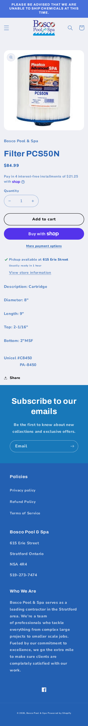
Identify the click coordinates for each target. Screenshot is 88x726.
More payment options (44, 246)
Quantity (11, 191)
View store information (30, 272)
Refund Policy (23, 501)
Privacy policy (23, 490)
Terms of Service (25, 513)
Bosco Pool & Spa (36, 713)
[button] (6, 27)
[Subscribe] (72, 446)
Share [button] (15, 377)
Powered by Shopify (59, 713)
